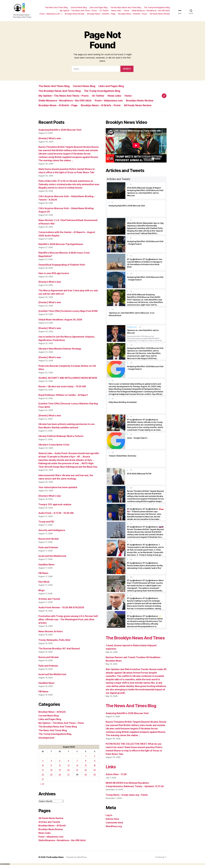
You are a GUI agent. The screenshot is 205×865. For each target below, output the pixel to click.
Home (126, 10)
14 (77, 765)
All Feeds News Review (160, 14)
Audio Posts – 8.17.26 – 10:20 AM (55, 513)
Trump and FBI (46, 521)
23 (95, 770)
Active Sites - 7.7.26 (116, 774)
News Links (116, 10)
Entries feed (112, 819)
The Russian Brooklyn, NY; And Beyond (59, 648)
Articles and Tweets (49, 599)
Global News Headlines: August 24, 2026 (60, 319)
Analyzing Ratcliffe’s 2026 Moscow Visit (59, 129)
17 (43, 770)
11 (51, 765)
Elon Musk (43, 581)
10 (43, 765)
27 (68, 774)
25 (51, 774)
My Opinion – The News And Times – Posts (78, 10)
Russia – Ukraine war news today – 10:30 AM (62, 386)
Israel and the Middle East (52, 556)
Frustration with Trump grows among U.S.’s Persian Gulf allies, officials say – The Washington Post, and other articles (68, 619)
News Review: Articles (50, 631)
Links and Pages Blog (98, 7)
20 (68, 770)
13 (68, 765)
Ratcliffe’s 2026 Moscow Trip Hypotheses (60, 244)
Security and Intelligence (51, 530)
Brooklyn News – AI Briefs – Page (101, 14)
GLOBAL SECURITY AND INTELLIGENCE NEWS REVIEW (67, 378)
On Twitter (104, 10)
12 (60, 765)
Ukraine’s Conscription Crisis (53, 444)
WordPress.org (114, 826)
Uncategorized (46, 737)
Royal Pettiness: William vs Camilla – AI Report (63, 395)
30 (94, 774)
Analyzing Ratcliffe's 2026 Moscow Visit (127, 713)
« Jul (42, 784)
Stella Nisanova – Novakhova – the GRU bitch (151, 10)
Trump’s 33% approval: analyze (54, 504)
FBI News (43, 573)
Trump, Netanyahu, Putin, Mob (54, 640)
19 (60, 770)
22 (86, 770)
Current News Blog (78, 7)
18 (51, 770)
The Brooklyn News (55, 857)
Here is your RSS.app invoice (53, 273)
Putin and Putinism (48, 547)
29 (86, 774)
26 (60, 774)
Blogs (41, 590)
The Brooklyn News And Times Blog (125, 7)
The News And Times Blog (56, 7)
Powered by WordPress (76, 857)
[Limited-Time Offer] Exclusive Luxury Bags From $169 (68, 311)
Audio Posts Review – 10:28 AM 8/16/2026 (61, 607)
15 (86, 765)
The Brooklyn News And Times (135, 637)
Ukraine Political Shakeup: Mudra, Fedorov (60, 436)
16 (95, 765)
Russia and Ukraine (48, 538)
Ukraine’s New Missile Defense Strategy (59, 348)
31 (43, 779)
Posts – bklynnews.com (50, 14)
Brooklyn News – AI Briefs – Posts (132, 14)
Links (111, 766)
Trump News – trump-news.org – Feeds (127, 795)
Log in (109, 815)
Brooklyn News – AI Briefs (52, 712)
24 (43, 774)
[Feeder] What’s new (49, 138)
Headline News (46, 564)
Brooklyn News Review (75, 14)
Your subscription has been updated (57, 487)
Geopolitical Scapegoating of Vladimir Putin (61, 264)
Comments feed (114, 822)
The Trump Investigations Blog (157, 7)
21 (77, 770)
